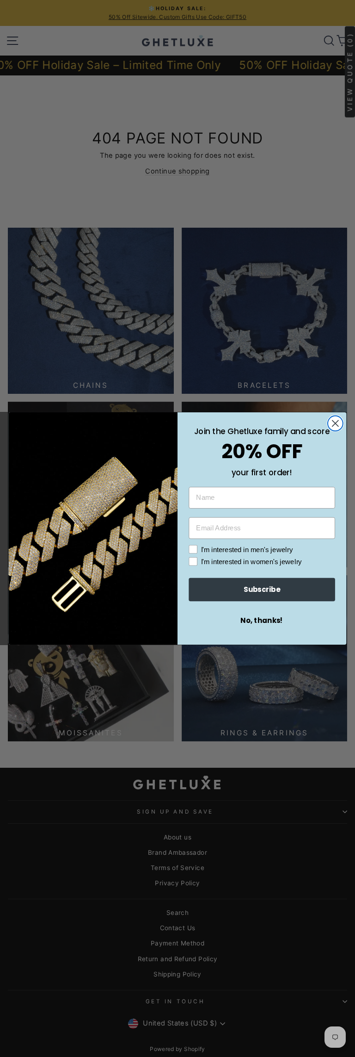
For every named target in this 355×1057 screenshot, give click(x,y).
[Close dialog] (335, 423)
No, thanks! (261, 621)
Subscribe (262, 589)
